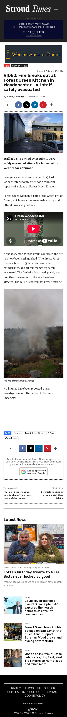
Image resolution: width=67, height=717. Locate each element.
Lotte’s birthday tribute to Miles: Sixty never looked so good (32, 574)
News (7, 66)
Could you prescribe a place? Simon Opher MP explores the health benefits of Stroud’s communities (41, 607)
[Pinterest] (43, 104)
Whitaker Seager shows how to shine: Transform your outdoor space (17, 495)
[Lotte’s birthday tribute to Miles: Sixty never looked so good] (34, 544)
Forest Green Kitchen (34, 433)
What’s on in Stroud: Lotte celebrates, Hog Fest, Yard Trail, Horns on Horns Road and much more (43, 659)
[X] (26, 104)
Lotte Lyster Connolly (21, 567)
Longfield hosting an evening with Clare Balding (52, 495)
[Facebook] (18, 104)
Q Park (51, 433)
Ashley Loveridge (15, 97)
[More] (51, 104)
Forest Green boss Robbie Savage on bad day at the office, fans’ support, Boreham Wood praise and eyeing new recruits (43, 634)
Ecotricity (18, 433)
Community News (19, 66)
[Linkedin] (34, 104)
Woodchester (11, 438)
